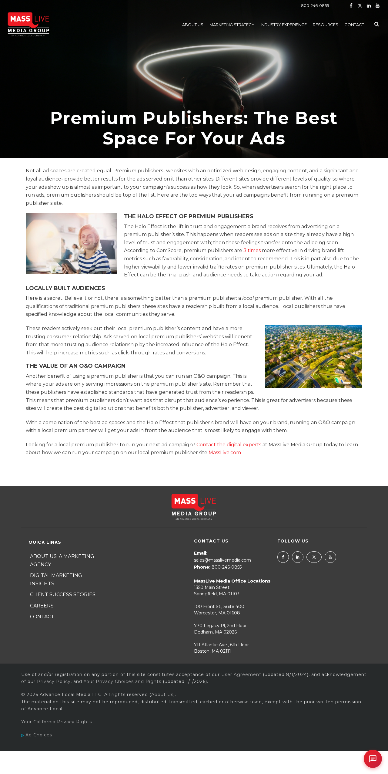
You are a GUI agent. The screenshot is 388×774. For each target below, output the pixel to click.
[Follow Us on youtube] (330, 557)
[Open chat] (373, 759)
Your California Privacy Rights (56, 722)
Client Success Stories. (63, 594)
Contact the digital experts (228, 445)
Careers (42, 606)
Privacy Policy (54, 681)
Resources (325, 24)
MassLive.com (225, 452)
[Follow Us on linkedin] (297, 557)
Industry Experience (283, 24)
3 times (252, 250)
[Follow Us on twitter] (314, 557)
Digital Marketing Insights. (56, 579)
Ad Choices (38, 735)
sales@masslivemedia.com (222, 560)
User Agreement (241, 674)
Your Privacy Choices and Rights (122, 681)
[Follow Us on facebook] (283, 557)
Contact (354, 24)
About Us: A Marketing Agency (62, 560)
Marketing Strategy (231, 24)
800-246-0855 (315, 5)
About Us (192, 24)
